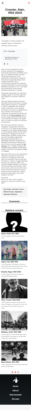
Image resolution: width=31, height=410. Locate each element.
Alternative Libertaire (10, 194)
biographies (18, 192)
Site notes (15, 399)
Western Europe (8, 192)
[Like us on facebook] (12, 372)
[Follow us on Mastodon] (18, 372)
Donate (15, 386)
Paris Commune (16, 115)
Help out (15, 390)
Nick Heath (11, 51)
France (21, 189)
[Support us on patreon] (15, 372)
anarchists (15, 189)
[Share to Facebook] (4, 64)
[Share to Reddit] (7, 64)
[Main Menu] (29, 3)
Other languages (16, 395)
